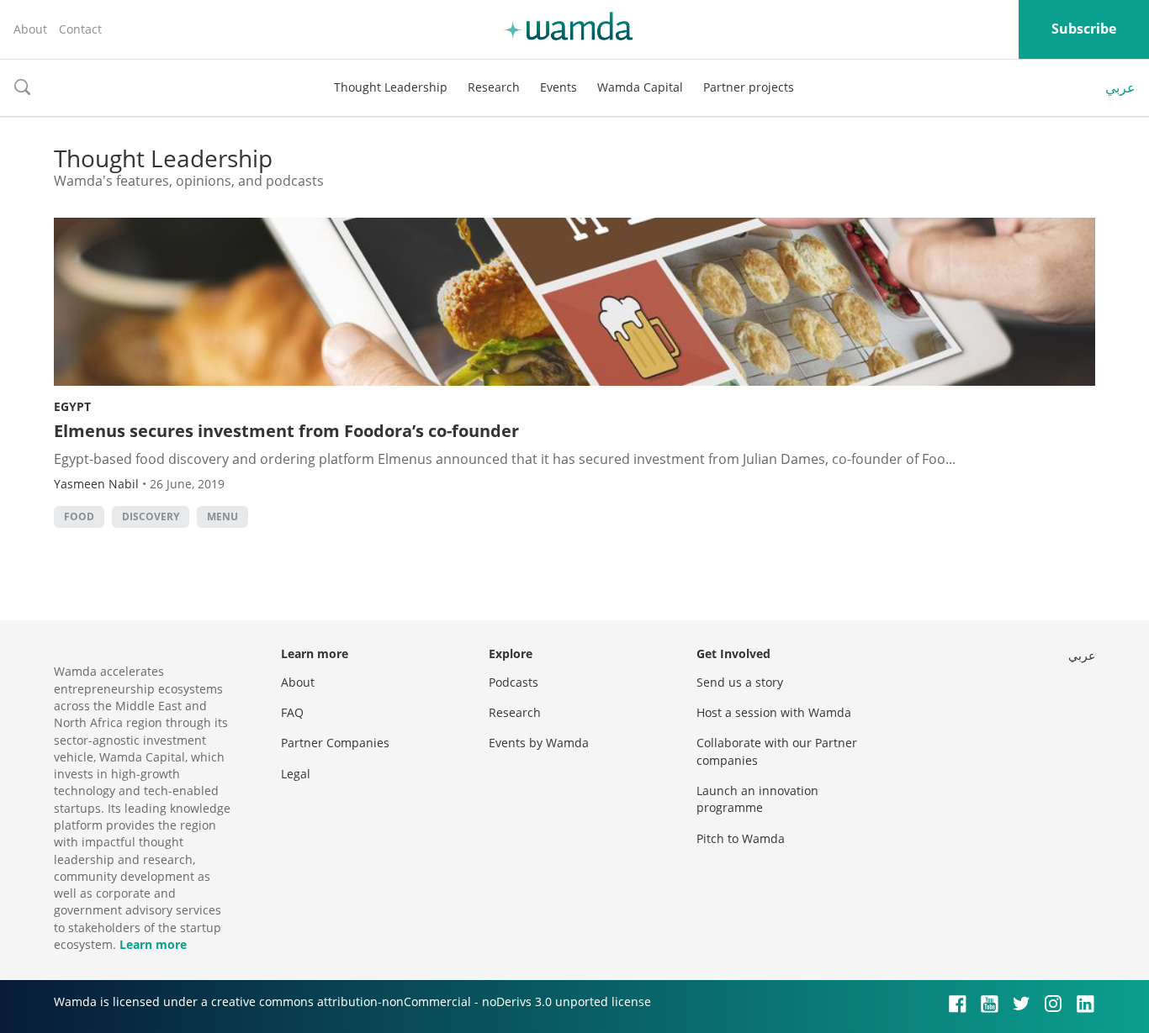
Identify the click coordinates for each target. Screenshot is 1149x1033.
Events (558, 87)
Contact (80, 29)
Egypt (72, 406)
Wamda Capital (640, 87)
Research (494, 87)
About (30, 29)
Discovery (150, 516)
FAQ (292, 712)
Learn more (153, 944)
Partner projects (748, 87)
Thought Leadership (390, 87)
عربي (1120, 87)
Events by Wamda (539, 743)
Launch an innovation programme (757, 799)
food (79, 516)
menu (222, 516)
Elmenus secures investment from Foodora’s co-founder (286, 430)
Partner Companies (335, 743)
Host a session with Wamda (773, 712)
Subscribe (1083, 28)
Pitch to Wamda (740, 838)
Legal (295, 774)
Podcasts (513, 682)
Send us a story (739, 682)
